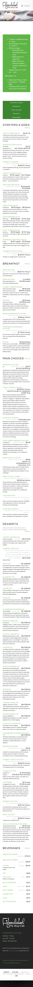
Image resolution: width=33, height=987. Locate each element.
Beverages (16, 117)
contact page (13, 950)
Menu (26, 6)
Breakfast (16, 106)
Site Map (15, 972)
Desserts (16, 113)
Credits (6, 972)
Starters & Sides (16, 102)
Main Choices (17, 110)
